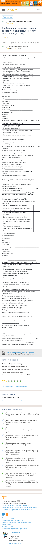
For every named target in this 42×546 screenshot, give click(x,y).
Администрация (7, 526)
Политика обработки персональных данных (16, 522)
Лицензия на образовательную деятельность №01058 (20, 507)
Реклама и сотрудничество (11, 518)
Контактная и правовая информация (14, 529)
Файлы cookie (6, 524)
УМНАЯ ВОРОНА (14, 533)
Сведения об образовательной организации (17, 510)
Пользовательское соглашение (12, 520)
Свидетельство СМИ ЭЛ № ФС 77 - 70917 (15, 505)
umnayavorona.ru (15, 543)
